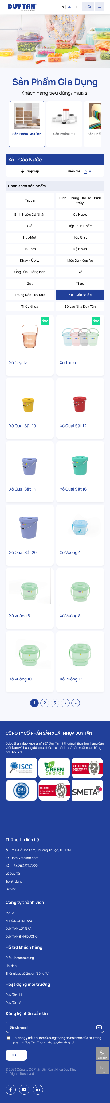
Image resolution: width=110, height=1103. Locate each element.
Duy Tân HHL (14, 994)
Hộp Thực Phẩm (80, 226)
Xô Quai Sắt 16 (73, 489)
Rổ (80, 272)
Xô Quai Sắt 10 (22, 426)
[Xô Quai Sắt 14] (30, 463)
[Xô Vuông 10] (30, 653)
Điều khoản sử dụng (20, 957)
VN (69, 7)
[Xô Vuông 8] (80, 589)
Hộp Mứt (30, 237)
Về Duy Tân (13, 873)
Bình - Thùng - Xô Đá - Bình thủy (80, 200)
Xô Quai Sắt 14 (22, 489)
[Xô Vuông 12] (80, 653)
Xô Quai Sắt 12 (73, 426)
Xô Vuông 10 (20, 679)
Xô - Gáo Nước (80, 295)
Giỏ (30, 226)
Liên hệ (11, 889)
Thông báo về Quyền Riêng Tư (27, 973)
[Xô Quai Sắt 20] (30, 526)
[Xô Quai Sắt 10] (30, 399)
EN (62, 7)
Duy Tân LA (13, 1002)
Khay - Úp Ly (30, 260)
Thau (80, 283)
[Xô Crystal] (30, 336)
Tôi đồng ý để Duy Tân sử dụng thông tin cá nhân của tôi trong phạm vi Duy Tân (57, 1039)
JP (76, 7)
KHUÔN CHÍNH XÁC (19, 920)
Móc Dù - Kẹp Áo (80, 260)
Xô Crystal (19, 362)
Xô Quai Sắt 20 (23, 552)
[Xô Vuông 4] (80, 526)
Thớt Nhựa (29, 306)
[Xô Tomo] (80, 336)
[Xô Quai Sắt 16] (80, 463)
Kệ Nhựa (80, 248)
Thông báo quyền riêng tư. (55, 1042)
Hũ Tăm (30, 248)
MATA (10, 912)
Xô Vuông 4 (70, 552)
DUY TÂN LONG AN (19, 928)
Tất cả (30, 200)
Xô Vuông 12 (71, 679)
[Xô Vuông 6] (30, 589)
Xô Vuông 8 (70, 616)
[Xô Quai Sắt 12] (80, 399)
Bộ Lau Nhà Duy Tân (80, 306)
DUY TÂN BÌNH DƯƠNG (21, 936)
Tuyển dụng (14, 881)
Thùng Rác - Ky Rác (29, 295)
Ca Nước (80, 214)
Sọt (30, 283)
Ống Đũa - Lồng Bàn (29, 272)
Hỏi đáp (11, 965)
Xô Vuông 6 (19, 616)
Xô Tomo (68, 362)
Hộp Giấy (80, 237)
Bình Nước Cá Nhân (29, 214)
